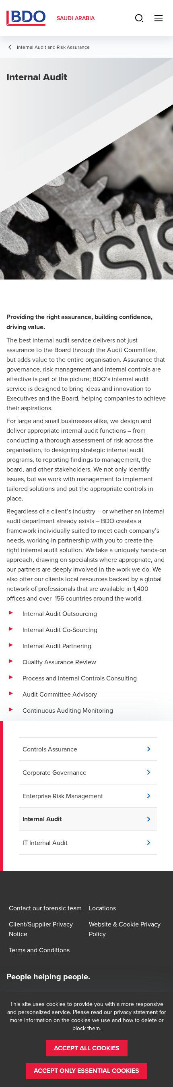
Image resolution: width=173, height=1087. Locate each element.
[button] (90, 749)
